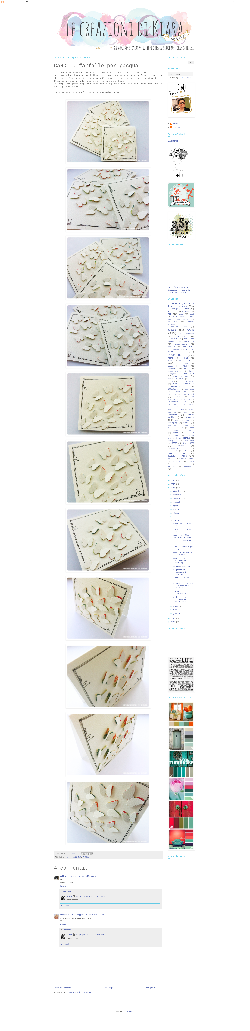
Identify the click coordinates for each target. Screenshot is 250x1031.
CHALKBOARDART (187, 334)
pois (192, 428)
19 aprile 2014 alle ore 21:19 (85, 876)
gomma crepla (175, 371)
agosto (176, 506)
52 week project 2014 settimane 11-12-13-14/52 (183, 586)
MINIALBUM (172, 415)
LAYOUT (178, 397)
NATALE (190, 417)
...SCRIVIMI (173, 141)
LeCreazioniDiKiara (177, 402)
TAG (184, 453)
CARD (68, 857)
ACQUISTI (172, 311)
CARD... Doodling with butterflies (182, 536)
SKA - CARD (188, 443)
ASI (169, 314)
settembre (178, 502)
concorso (171, 346)
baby (181, 314)
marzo (176, 606)
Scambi (176, 436)
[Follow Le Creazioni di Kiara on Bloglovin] (178, 177)
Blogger (130, 1011)
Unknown (176, 127)
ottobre (177, 498)
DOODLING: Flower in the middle (182, 554)
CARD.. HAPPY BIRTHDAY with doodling (180, 560)
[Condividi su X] (87, 853)
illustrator (173, 389)
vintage (191, 461)
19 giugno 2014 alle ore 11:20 (91, 896)
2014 (173, 488)
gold (186, 369)
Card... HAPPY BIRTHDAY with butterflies (180, 599)
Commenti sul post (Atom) (79, 992)
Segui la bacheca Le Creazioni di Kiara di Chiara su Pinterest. (179, 290)
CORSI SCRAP (188, 347)
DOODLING (77, 857)
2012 (173, 622)
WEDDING (171, 467)
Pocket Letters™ (175, 428)
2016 (173, 480)
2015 (173, 484)
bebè (192, 314)
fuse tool (182, 363)
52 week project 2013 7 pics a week (181, 305)
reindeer (190, 430)
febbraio (177, 610)
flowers (171, 361)
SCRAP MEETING (183, 438)
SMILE (186, 451)
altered (185, 311)
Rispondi (64, 886)
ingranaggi (189, 389)
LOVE (182, 410)
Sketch (181, 446)
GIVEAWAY (184, 366)
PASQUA (86, 857)
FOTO (191, 360)
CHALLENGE (180, 336)
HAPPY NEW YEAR (175, 379)
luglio (176, 509)
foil (181, 361)
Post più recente (63, 988)
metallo (186, 412)
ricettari (190, 433)
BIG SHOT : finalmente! (179, 592)
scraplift (172, 441)
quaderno (176, 430)
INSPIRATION (181, 392)
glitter (171, 368)
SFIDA (174, 443)
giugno (176, 513)
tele (170, 458)
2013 (173, 618)
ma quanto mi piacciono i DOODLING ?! (179, 572)
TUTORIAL (176, 461)
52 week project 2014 (178, 309)
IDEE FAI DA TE (186, 381)
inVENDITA (172, 394)
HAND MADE (189, 374)
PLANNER (187, 425)
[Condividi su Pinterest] (91, 853)
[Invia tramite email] (82, 853)
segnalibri (189, 441)
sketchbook (172, 451)
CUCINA (176, 349)
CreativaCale (66, 915)
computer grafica (181, 344)
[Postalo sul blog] (84, 853)
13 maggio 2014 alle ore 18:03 (88, 915)
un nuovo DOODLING (181, 566)
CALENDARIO (172, 322)
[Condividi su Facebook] (89, 853)
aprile (176, 521)
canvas (172, 330)
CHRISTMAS (172, 339)
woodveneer (189, 467)
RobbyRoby (65, 876)
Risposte (67, 891)
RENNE (175, 433)
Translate (189, 78)
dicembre (177, 491)
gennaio (177, 614)
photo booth (173, 425)
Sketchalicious (175, 448)
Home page (108, 988)
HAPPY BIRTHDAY (181, 376)
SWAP (170, 453)
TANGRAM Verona (177, 456)
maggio (176, 517)
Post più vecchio (153, 988)
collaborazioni (186, 342)
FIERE (170, 358)
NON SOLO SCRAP (182, 420)
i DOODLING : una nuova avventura (181, 579)
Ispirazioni (188, 394)
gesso (170, 366)
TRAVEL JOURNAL (187, 459)
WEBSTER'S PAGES (181, 464)
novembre (177, 495)
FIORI (185, 358)
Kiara (69, 896)
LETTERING (172, 404)
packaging (172, 423)
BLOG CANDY (178, 317)
